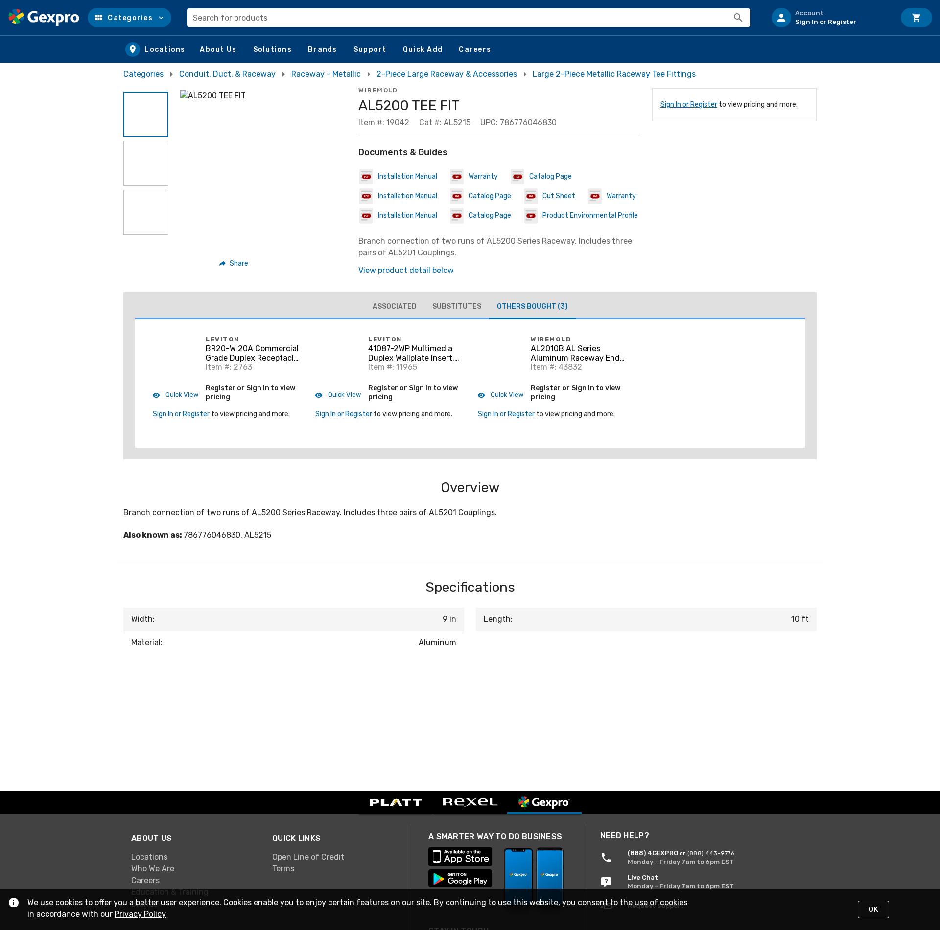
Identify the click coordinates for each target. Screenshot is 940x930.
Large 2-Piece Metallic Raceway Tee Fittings (614, 74)
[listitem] (829, 17)
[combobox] (468, 17)
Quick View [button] (181, 394)
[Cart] (916, 17)
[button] (129, 17)
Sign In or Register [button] (181, 414)
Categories (143, 74)
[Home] (44, 17)
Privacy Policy (140, 914)
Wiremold (378, 90)
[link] (193, 857)
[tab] (394, 307)
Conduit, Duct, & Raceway (227, 74)
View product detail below (406, 270)
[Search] (738, 17)
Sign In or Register (688, 104)
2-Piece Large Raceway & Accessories (446, 74)
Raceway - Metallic (326, 74)
